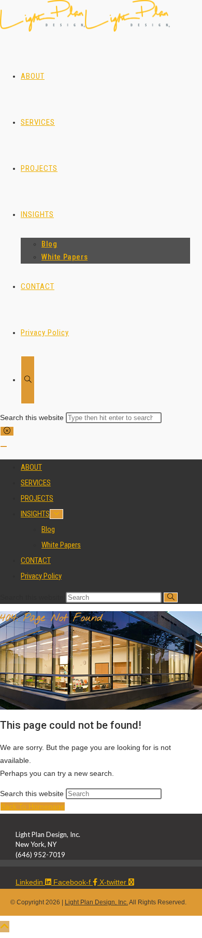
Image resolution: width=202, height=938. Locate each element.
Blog (48, 529)
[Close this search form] (7, 431)
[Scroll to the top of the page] (4, 926)
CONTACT (36, 560)
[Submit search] (171, 597)
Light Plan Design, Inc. (96, 902)
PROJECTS (37, 498)
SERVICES (36, 482)
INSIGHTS (35, 513)
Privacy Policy (41, 576)
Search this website (33, 417)
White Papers (61, 545)
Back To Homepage (33, 806)
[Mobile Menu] (3, 446)
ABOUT (31, 467)
